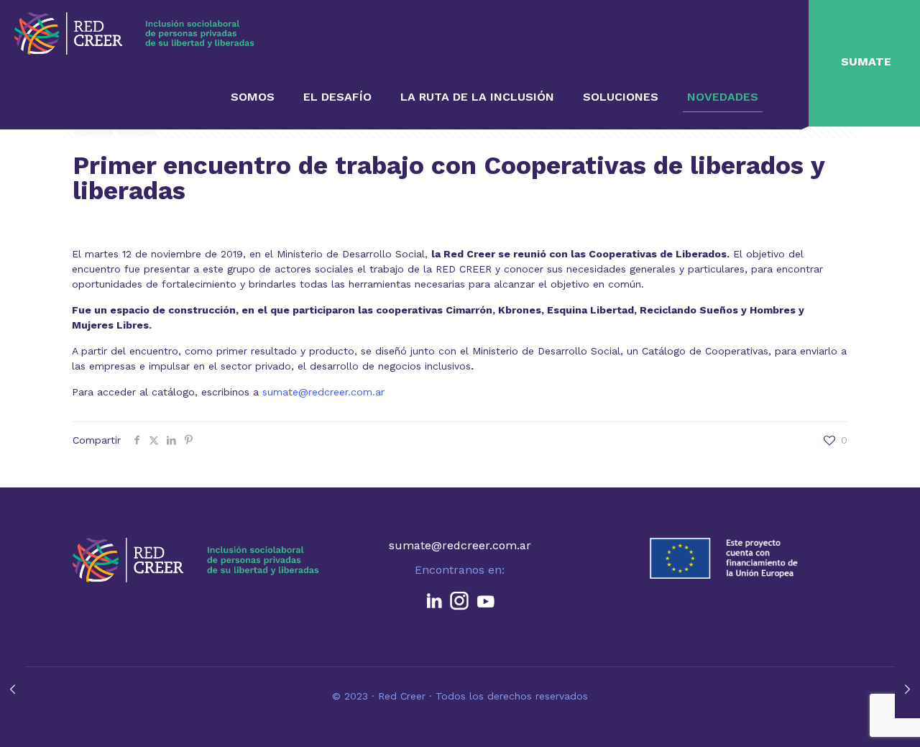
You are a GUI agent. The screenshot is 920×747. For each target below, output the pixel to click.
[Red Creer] (134, 32)
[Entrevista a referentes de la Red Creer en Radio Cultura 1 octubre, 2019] (12, 689)
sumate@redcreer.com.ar (323, 392)
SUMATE (866, 61)
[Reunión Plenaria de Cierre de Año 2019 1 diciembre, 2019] (907, 689)
